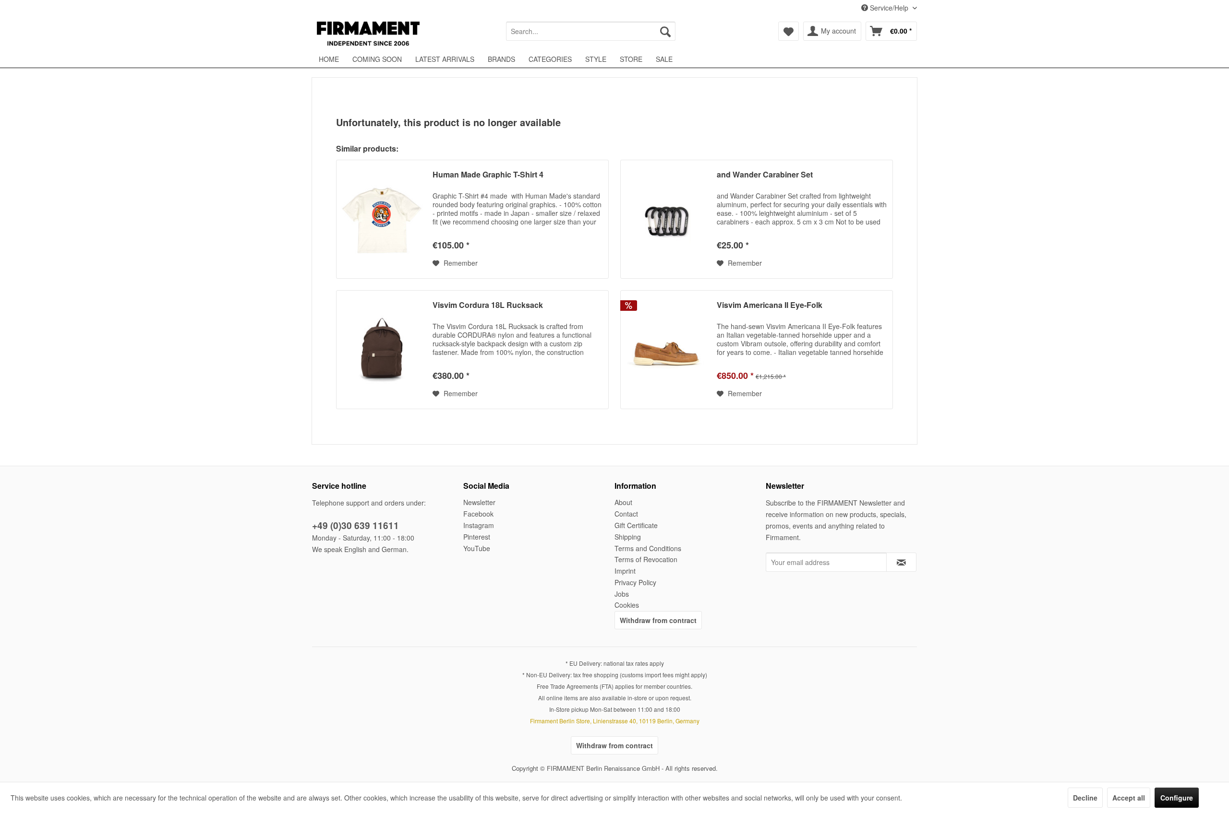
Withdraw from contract (658, 620)
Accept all (1128, 797)
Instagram (478, 525)
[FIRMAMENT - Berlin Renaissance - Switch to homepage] (368, 34)
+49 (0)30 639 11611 (355, 525)
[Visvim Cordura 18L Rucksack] (382, 349)
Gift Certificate (636, 525)
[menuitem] (590, 31)
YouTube (476, 548)
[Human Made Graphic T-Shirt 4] (382, 219)
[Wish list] (788, 31)
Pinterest (476, 537)
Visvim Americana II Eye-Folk (769, 305)
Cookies (626, 605)
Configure (1176, 797)
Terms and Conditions (647, 548)
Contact (626, 513)
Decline (1085, 797)
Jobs (621, 594)
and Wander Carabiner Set (765, 175)
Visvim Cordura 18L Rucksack (488, 305)
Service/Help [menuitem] (889, 7)
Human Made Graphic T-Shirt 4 (488, 175)
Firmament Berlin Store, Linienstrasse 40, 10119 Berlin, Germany (614, 721)
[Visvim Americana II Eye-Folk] (666, 349)
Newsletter (479, 502)
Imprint (625, 571)
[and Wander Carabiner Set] (666, 219)
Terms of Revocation (645, 559)
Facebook (478, 513)
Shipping (627, 537)
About (623, 502)
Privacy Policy (635, 582)
